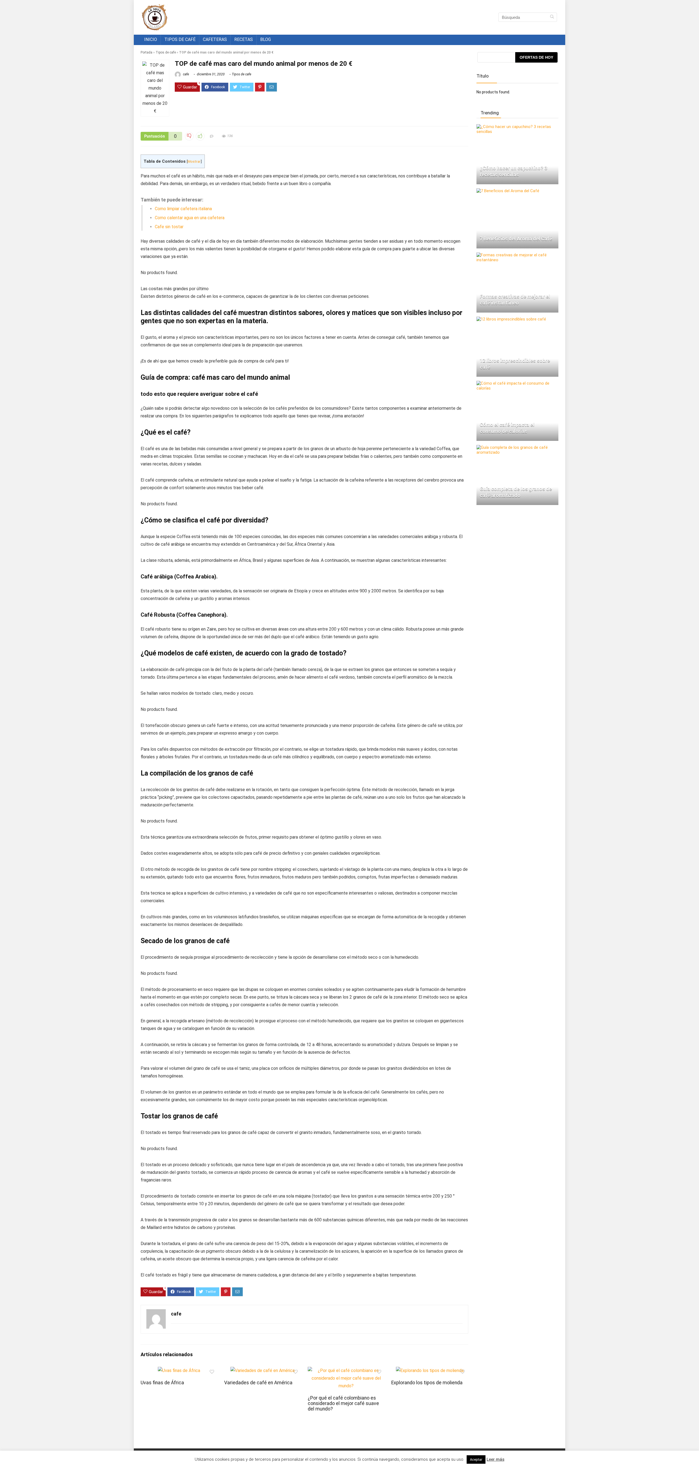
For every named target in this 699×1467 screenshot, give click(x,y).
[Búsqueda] (552, 17)
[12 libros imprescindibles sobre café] (511, 319)
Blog (265, 39)
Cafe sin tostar (169, 226)
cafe (185, 74)
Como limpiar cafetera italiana (183, 208)
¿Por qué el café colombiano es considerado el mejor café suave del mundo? (343, 1403)
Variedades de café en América (258, 1382)
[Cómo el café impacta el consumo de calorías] (517, 383)
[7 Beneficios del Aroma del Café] (507, 190)
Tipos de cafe (166, 52)
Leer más (495, 1459)
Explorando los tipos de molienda (427, 1382)
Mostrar (194, 161)
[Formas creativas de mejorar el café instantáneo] (517, 255)
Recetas (243, 39)
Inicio (150, 39)
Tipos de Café (180, 39)
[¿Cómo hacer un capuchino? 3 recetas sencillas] (517, 126)
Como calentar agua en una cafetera (189, 217)
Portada (146, 52)
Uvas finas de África (162, 1382)
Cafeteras (215, 39)
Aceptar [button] (476, 1459)
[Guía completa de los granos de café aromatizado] (517, 447)
